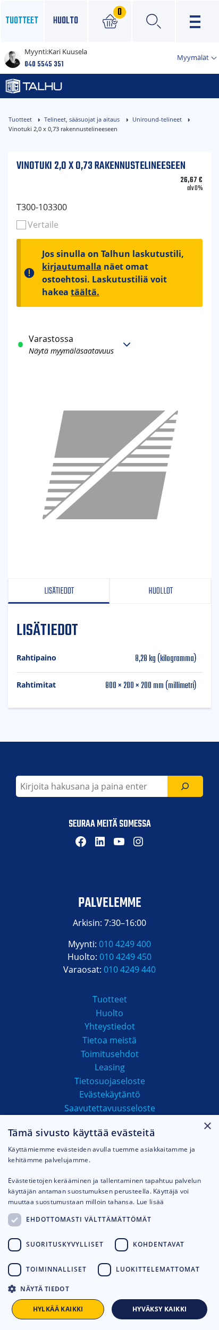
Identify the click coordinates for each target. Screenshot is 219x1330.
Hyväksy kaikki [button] (159, 1309)
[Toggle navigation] (197, 21)
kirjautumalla (72, 266)
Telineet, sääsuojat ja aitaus (82, 119)
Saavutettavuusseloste (109, 1108)
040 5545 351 (43, 64)
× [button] (207, 1126)
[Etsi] (185, 786)
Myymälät (193, 57)
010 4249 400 (125, 944)
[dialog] (109, 1222)
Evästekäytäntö (109, 1094)
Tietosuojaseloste (109, 1081)
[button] (109, 1288)
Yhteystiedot (110, 1026)
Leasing (110, 1067)
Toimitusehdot (110, 1054)
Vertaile (43, 224)
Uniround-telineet (157, 119)
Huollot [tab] (160, 591)
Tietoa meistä (109, 1040)
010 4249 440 (130, 969)
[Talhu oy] (76, 86)
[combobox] (91, 786)
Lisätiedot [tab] (59, 591)
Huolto (65, 21)
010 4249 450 (125, 957)
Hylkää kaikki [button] (58, 1309)
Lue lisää (150, 1201)
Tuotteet (21, 21)
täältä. (85, 292)
